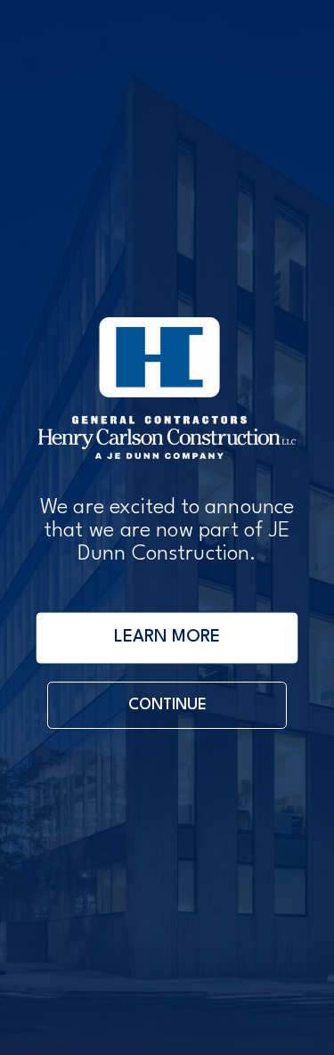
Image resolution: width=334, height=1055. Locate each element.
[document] (167, 527)
